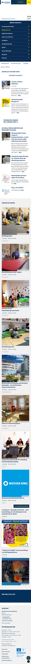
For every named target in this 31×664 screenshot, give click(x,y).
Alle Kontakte (6, 623)
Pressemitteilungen (15, 75)
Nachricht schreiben (7, 620)
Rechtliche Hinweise (7, 660)
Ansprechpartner (7, 644)
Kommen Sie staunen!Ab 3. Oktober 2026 (11, 121)
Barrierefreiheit (6, 651)
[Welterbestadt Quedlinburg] (15, 616)
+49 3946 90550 (6, 617)
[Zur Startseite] (6, 2)
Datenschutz (5, 654)
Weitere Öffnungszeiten (9, 645)
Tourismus (20, 2)
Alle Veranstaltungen (21, 506)
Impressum (4, 649)
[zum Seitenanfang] (28, 661)
